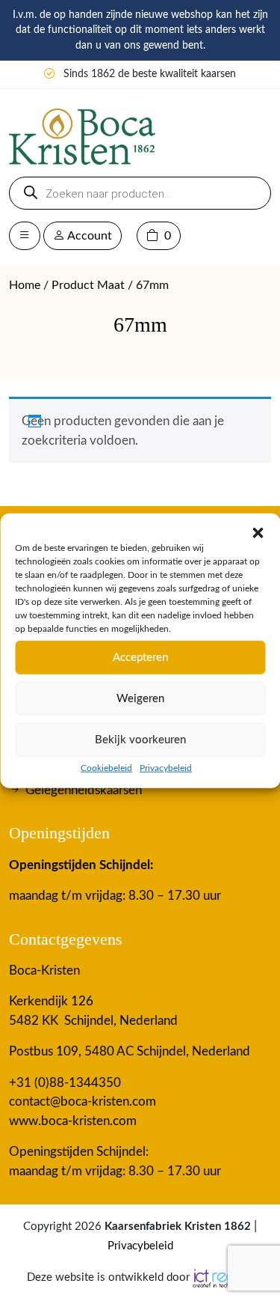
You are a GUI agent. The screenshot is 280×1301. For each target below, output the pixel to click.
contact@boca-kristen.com (82, 1101)
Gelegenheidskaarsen (83, 790)
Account (88, 236)
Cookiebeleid (106, 768)
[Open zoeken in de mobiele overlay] (140, 193)
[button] (257, 532)
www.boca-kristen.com (73, 1121)
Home (24, 285)
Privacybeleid (166, 768)
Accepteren (140, 656)
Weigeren (140, 698)
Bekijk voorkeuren (140, 739)
